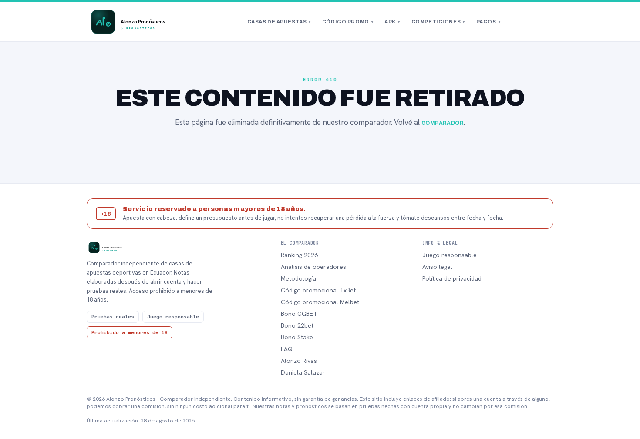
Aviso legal (437, 267)
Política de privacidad (452, 278)
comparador (442, 123)
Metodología (298, 278)
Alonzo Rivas (299, 361)
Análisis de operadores (313, 267)
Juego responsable (449, 255)
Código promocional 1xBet (318, 290)
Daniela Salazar (303, 372)
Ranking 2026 (299, 255)
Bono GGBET (299, 314)
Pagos (488, 21)
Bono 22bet (297, 325)
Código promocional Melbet (320, 302)
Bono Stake (297, 337)
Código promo (347, 21)
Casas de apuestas (279, 21)
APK (392, 21)
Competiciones (438, 21)
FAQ (287, 349)
